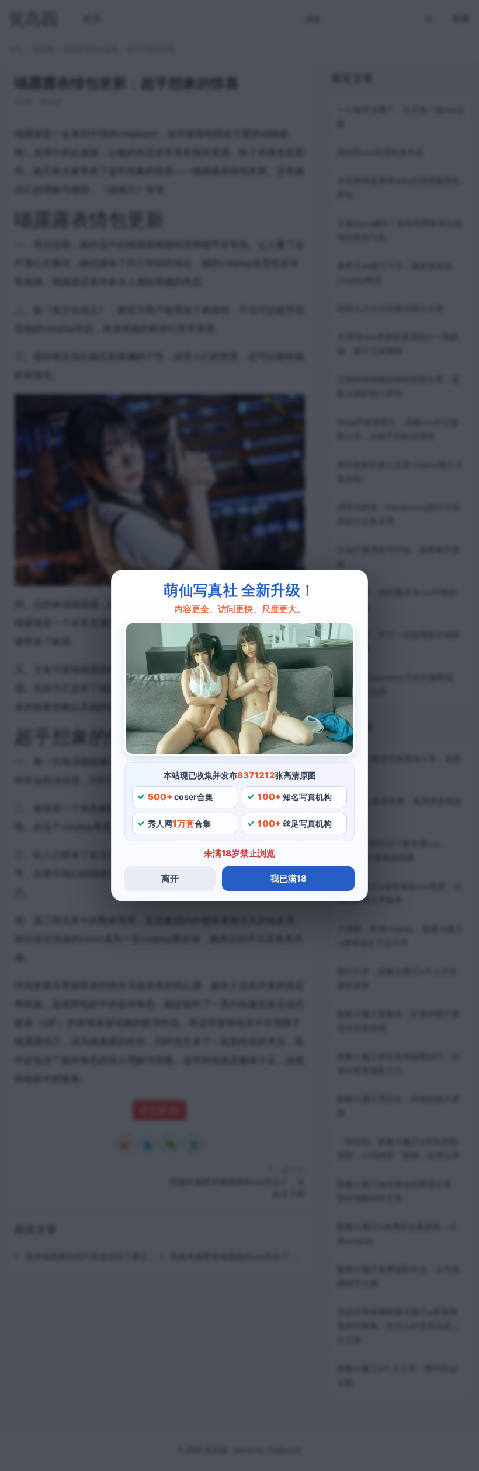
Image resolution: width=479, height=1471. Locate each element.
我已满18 (288, 878)
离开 (170, 878)
